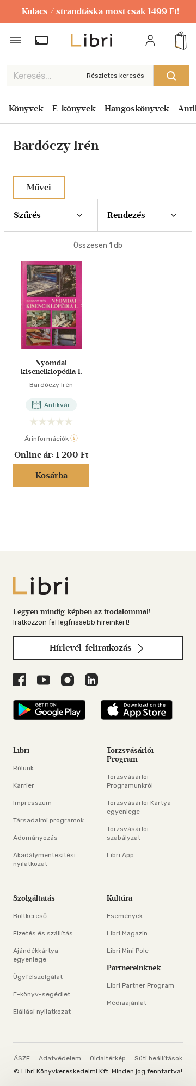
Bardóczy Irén (51, 385)
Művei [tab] (39, 187)
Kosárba (51, 475)
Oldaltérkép (108, 1058)
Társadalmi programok (48, 820)
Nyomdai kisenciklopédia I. (51, 367)
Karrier (23, 785)
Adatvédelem (60, 1058)
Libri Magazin (127, 933)
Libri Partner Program (140, 985)
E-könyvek (74, 108)
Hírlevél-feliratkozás (92, 647)
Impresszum (32, 803)
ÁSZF (22, 1058)
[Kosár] (181, 40)
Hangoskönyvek (137, 108)
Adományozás (35, 837)
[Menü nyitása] (15, 40)
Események (125, 916)
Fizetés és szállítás (43, 933)
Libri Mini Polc (128, 950)
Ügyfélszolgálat (38, 977)
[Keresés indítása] (171, 75)
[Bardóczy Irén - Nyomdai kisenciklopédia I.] (51, 305)
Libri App (120, 855)
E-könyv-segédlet (41, 994)
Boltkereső (30, 916)
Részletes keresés (115, 75)
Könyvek (26, 108)
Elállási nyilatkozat (42, 1011)
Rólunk (23, 768)
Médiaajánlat (126, 1003)
